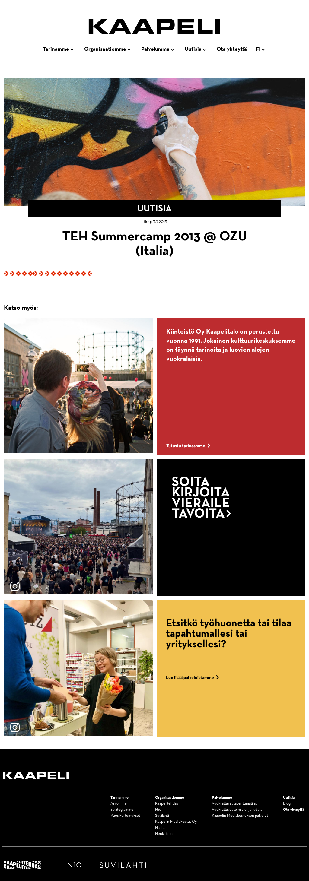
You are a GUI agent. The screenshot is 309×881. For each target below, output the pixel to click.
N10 (158, 810)
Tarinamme (56, 49)
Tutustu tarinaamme (185, 446)
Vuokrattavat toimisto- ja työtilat (237, 810)
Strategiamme (121, 810)
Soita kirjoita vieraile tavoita (201, 498)
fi (258, 49)
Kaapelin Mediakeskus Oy (176, 822)
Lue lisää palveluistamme (190, 677)
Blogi (287, 804)
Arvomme (118, 804)
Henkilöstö (164, 834)
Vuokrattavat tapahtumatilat (234, 804)
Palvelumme (155, 49)
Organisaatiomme (105, 49)
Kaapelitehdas (166, 804)
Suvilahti (162, 816)
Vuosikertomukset (125, 816)
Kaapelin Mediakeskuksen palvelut (240, 816)
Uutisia (193, 49)
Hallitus (161, 828)
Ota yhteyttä (232, 49)
